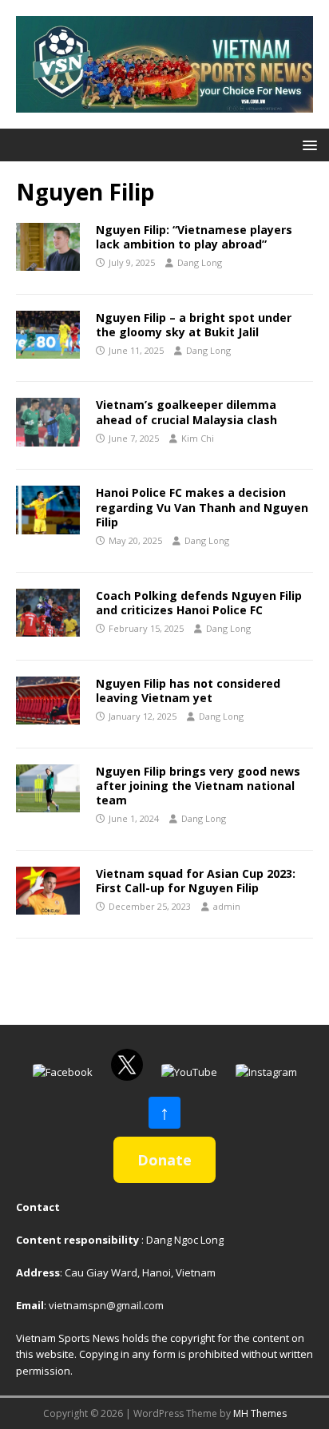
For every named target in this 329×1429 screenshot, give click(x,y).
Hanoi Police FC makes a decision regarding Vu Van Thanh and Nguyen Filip (202, 507)
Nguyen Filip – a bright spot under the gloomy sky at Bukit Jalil (193, 324)
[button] (307, 144)
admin (226, 906)
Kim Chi (197, 438)
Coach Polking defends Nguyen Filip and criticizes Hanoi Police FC (199, 602)
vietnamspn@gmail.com (106, 1305)
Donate (164, 1159)
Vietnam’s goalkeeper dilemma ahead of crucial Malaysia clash (186, 412)
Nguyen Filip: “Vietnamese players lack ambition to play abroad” (194, 237)
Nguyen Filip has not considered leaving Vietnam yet (188, 690)
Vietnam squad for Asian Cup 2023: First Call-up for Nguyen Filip (195, 880)
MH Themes (260, 1413)
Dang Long (199, 262)
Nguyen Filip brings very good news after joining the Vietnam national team (198, 786)
